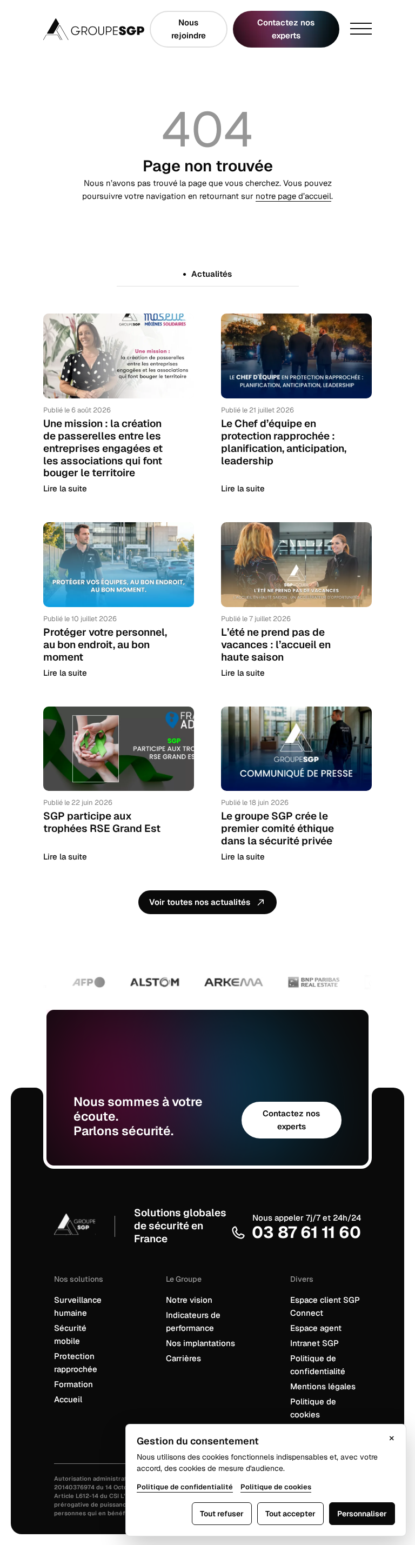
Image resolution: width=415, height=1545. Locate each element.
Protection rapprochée (75, 1362)
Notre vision (189, 1300)
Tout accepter (290, 1514)
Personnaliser (362, 1514)
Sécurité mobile (70, 1334)
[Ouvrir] (361, 29)
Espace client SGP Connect (325, 1306)
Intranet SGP (314, 1343)
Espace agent (316, 1328)
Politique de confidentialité (317, 1364)
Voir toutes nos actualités (199, 902)
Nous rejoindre (188, 29)
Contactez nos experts (285, 29)
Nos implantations (200, 1343)
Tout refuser (222, 1514)
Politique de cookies (313, 1408)
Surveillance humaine (78, 1306)
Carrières (183, 1358)
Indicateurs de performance (193, 1321)
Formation (73, 1384)
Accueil (68, 1399)
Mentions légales (323, 1386)
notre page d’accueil (293, 196)
